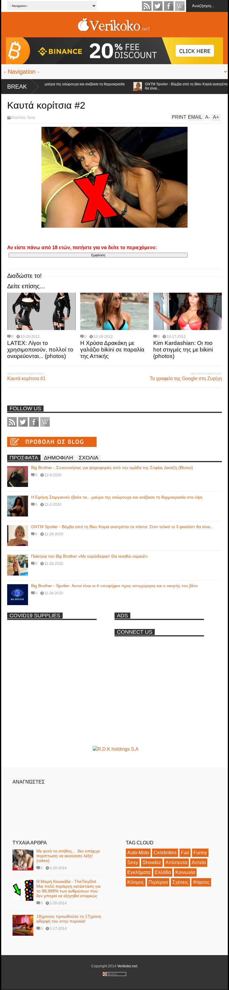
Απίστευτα (176, 862)
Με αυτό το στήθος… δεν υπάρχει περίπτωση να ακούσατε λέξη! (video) (68, 856)
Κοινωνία (185, 872)
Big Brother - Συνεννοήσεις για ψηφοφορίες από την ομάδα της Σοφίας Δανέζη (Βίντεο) (112, 467)
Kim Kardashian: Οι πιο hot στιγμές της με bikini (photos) (183, 349)
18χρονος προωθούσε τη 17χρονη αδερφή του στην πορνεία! (68, 918)
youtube (180, 6)
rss (146, 6)
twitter (158, 6)
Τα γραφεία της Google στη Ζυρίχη (186, 378)
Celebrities (165, 852)
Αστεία (199, 862)
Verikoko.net (127, 966)
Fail (185, 852)
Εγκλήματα (138, 872)
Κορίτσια (18, 117)
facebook (169, 6)
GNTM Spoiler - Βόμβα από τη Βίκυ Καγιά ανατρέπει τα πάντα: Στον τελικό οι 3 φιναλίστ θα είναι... (122, 526)
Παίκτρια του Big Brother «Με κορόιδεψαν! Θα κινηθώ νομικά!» (89, 556)
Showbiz (152, 862)
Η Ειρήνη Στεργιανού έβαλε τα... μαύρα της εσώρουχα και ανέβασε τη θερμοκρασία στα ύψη (116, 497)
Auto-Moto (138, 852)
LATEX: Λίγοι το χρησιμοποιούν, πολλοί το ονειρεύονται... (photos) (40, 349)
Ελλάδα (163, 872)
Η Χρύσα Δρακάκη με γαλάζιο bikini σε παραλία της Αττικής (112, 349)
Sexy (31, 117)
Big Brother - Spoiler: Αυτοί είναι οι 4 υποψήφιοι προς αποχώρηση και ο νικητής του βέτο (114, 585)
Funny (200, 852)
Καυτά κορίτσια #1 (26, 378)
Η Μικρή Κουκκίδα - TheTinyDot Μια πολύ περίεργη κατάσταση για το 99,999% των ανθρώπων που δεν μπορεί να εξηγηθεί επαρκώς (68, 888)
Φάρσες (201, 882)
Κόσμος (135, 882)
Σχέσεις (180, 882)
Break (17, 86)
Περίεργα (158, 882)
